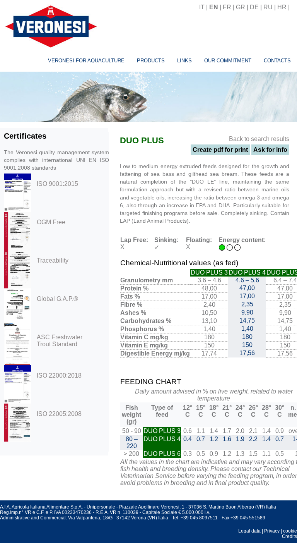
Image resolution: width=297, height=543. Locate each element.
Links (184, 61)
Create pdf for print (220, 149)
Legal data (249, 531)
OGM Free (51, 222)
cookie (290, 531)
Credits (289, 536)
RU (268, 7)
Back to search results (259, 139)
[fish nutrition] (49, 25)
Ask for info (270, 149)
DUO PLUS (142, 140)
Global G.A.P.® (57, 299)
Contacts (277, 61)
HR (282, 7)
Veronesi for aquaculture (86, 61)
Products (151, 61)
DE (254, 7)
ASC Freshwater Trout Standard (59, 340)
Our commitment (227, 61)
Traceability (52, 260)
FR (227, 7)
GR (240, 7)
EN (213, 7)
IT (202, 7)
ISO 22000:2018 (59, 375)
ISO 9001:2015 (57, 183)
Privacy (272, 531)
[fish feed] (294, 7)
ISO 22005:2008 (59, 414)
